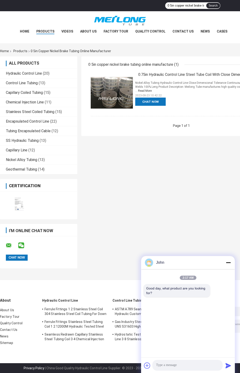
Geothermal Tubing (21, 169)
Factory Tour (116, 31)
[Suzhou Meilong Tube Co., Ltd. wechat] (24, 245)
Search (213, 5)
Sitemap (6, 343)
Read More (145, 90)
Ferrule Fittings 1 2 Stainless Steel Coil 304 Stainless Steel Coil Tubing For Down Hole (75, 312)
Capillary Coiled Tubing (24, 92)
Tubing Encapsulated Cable (28, 131)
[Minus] (228, 262)
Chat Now (150, 101)
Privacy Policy (34, 368)
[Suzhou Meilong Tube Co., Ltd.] (120, 21)
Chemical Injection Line (25, 102)
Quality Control (150, 31)
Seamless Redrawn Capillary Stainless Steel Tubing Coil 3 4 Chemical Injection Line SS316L (74, 337)
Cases (222, 31)
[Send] (228, 365)
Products (45, 31)
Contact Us (183, 31)
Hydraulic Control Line (24, 73)
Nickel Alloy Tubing (21, 159)
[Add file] (147, 365)
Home (24, 31)
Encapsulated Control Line (27, 121)
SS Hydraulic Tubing (22, 140)
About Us (88, 31)
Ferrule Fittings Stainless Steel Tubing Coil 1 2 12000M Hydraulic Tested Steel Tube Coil (74, 325)
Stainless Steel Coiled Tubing (30, 112)
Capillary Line (16, 150)
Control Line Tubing (22, 83)
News (205, 31)
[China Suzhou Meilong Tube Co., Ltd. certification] (19, 202)
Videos (67, 31)
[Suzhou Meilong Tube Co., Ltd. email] (12, 245)
